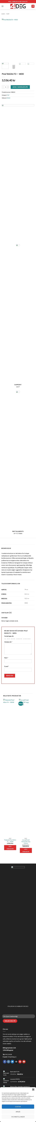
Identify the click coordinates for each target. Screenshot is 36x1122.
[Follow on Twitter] (12, 1061)
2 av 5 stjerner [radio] (8, 639)
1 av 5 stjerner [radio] (5, 639)
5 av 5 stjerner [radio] (27, 639)
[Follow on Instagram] (8, 1061)
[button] (33, 1089)
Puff (7, 14)
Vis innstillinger (18, 1117)
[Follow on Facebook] (4, 1061)
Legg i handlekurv (20, 87)
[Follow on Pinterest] (20, 1061)
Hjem (3, 14)
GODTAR (18, 1106)
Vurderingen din (9, 636)
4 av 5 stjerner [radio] (19, 639)
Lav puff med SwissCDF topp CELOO (26, 841)
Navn (6, 658)
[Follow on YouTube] (24, 1061)
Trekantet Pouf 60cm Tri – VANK (10, 840)
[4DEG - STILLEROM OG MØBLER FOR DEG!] (18, 6)
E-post (6, 666)
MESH (8, 98)
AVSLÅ (18, 1112)
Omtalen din (8, 642)
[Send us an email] (16, 1061)
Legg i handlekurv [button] (10, 847)
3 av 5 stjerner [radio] (12, 639)
